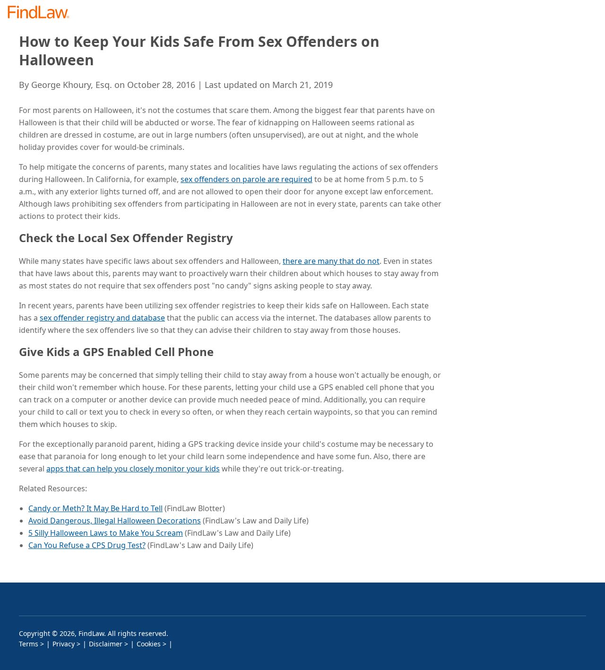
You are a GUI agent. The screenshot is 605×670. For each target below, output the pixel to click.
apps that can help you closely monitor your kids (133, 468)
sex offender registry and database (102, 318)
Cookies (149, 643)
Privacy (63, 643)
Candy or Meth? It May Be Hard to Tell (95, 508)
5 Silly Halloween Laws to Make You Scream (105, 533)
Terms (28, 643)
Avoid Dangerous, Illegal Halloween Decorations (114, 520)
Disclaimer (105, 643)
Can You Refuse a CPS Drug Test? (87, 545)
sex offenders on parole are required (246, 179)
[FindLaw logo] (42, 13)
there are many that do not (331, 261)
